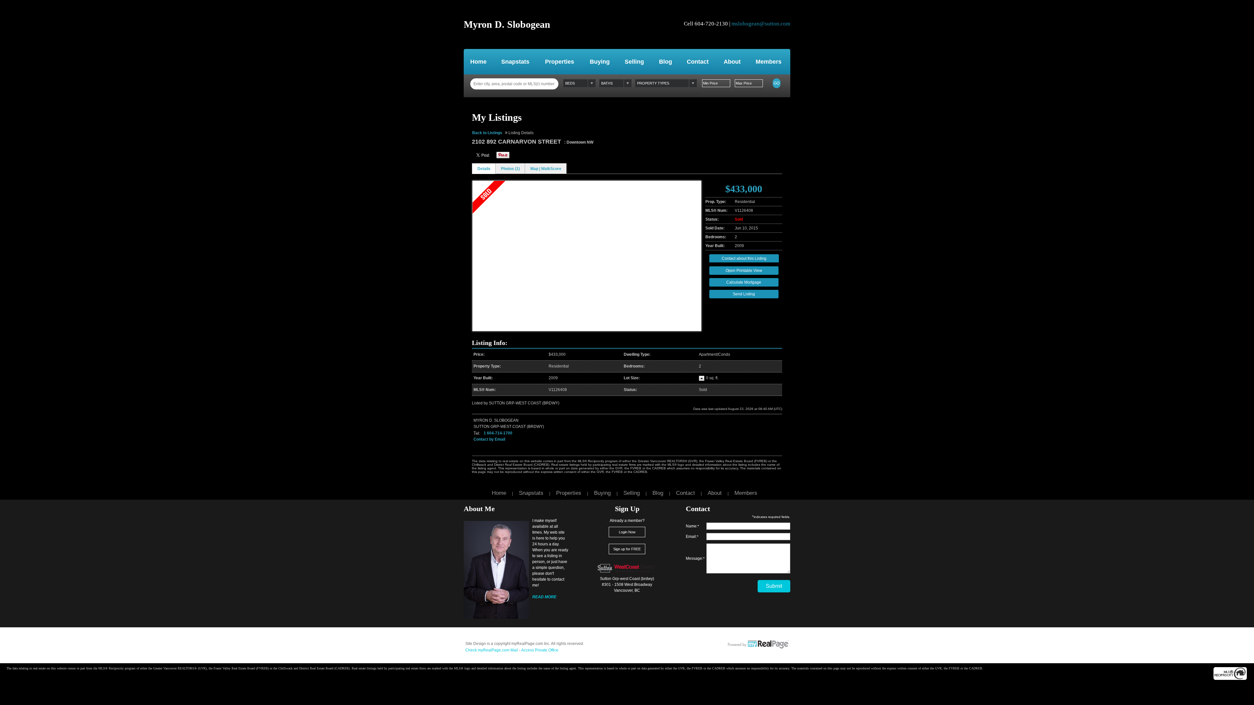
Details (483, 168)
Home (478, 61)
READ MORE (544, 597)
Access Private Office (539, 650)
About (732, 61)
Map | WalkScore (545, 168)
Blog (665, 61)
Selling (634, 61)
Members (768, 61)
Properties (559, 61)
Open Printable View (744, 270)
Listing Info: (489, 342)
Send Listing (744, 294)
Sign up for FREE (627, 549)
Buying (600, 61)
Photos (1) (510, 168)
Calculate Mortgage (743, 282)
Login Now (627, 532)
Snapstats (515, 61)
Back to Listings (487, 133)
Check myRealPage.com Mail (491, 650)
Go (777, 83)
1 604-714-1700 (498, 433)
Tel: (477, 433)
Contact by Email (489, 439)
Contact (698, 61)
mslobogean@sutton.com (761, 24)
